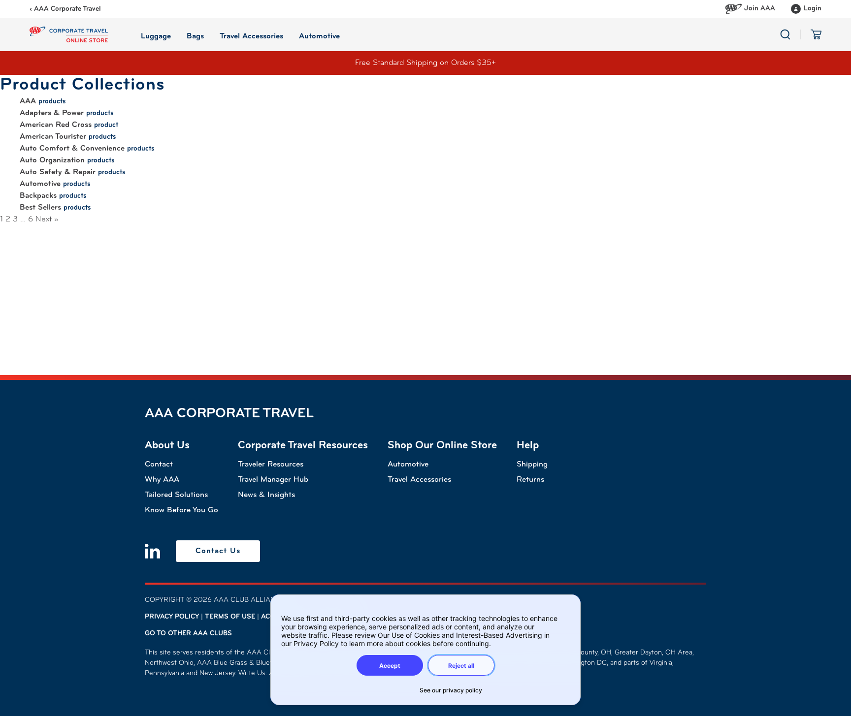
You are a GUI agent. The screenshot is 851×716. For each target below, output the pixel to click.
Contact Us (218, 551)
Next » (47, 219)
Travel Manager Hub (273, 480)
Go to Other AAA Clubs (188, 633)
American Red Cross (56, 125)
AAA (28, 101)
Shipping (532, 464)
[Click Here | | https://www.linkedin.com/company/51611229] (152, 551)
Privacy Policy (172, 617)
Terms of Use (230, 617)
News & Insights (266, 495)
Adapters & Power (52, 113)
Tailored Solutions (176, 495)
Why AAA (162, 480)
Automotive (40, 184)
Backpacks (38, 196)
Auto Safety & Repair (58, 172)
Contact (159, 464)
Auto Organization (52, 160)
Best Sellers (40, 208)
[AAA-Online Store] (69, 34)
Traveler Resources (270, 464)
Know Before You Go (181, 510)
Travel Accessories (419, 480)
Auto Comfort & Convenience (72, 149)
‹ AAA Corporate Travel (65, 9)
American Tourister (53, 137)
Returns (530, 480)
